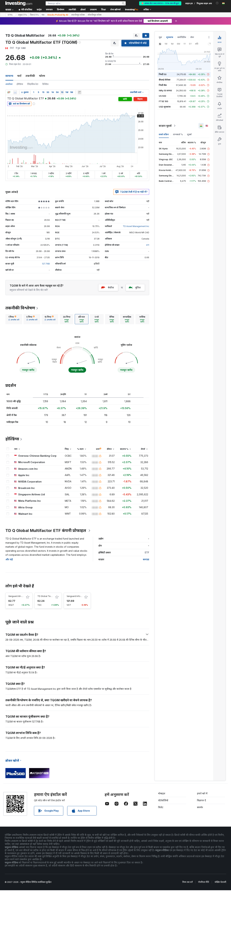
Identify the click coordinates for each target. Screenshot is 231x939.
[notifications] (217, 3)
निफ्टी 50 (162, 74)
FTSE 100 (163, 101)
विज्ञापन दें (201, 800)
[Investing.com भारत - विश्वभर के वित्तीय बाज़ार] (18, 3)
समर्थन (200, 807)
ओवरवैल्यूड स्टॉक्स (94, 15)
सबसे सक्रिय (164, 134)
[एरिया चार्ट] (15, 92)
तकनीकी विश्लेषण (20, 307)
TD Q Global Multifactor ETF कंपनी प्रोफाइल (45, 530)
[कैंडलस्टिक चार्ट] (9, 92)
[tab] (13, 319)
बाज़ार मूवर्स (165, 125)
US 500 (162, 96)
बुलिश (138, 287)
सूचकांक (169, 37)
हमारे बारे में (202, 793)
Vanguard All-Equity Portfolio (22, 596)
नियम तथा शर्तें (187, 882)
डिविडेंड (45, 84)
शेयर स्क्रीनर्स (115, 9)
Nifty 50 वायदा (165, 90)
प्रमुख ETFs (22, 15)
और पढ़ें (9, 559)
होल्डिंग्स (20, 84)
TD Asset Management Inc (136, 226)
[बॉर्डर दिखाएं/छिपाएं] (79, 92)
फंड (43, 15)
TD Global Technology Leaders (53, 596)
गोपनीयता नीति (203, 882)
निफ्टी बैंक (163, 85)
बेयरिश (111, 287)
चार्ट (19, 75)
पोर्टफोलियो (163, 800)
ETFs (10, 14)
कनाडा (146, 559)
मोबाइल (161, 793)
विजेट (160, 807)
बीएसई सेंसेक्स (164, 79)
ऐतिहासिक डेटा (32, 84)
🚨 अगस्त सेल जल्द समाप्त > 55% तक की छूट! (160, 3)
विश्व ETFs (34, 15)
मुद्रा (160, 37)
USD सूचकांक (165, 106)
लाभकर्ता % (178, 134)
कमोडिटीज (181, 37)
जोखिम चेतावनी (220, 882)
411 (147, 245)
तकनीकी (30, 75)
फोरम (42, 75)
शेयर (192, 37)
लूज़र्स (189, 134)
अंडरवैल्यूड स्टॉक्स (78, 15)
